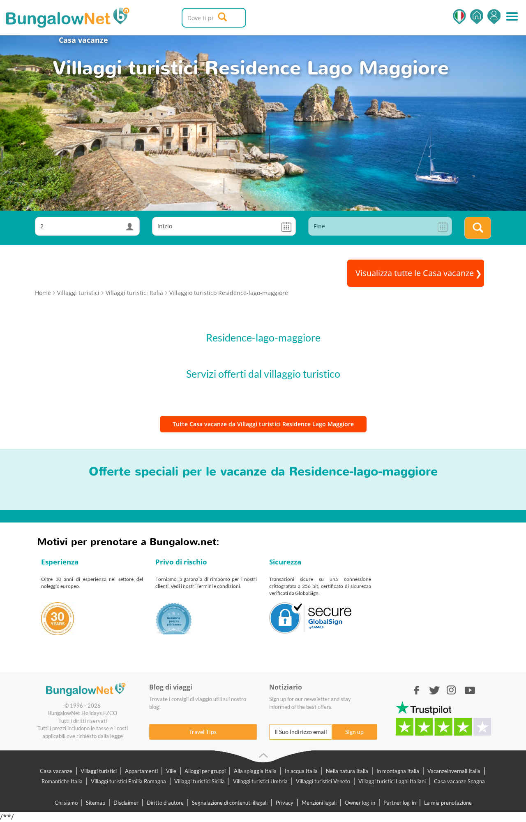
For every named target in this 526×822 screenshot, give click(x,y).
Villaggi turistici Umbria (260, 781)
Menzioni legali (319, 802)
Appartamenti (141, 771)
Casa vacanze (83, 40)
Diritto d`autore (165, 802)
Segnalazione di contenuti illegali (230, 802)
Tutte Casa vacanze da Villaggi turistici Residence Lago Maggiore (263, 424)
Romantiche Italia (62, 781)
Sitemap (95, 802)
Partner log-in (399, 802)
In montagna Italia (397, 771)
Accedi (494, 16)
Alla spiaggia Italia (255, 771)
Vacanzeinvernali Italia (453, 771)
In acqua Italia (301, 771)
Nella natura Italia (347, 771)
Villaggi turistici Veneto (323, 781)
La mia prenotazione (448, 802)
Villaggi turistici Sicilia (199, 781)
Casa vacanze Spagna (459, 781)
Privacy (284, 802)
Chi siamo (66, 802)
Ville (171, 771)
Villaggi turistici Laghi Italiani (392, 781)
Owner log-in (360, 802)
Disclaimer (125, 802)
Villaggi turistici (99, 771)
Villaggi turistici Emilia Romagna (128, 781)
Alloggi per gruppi (205, 771)
